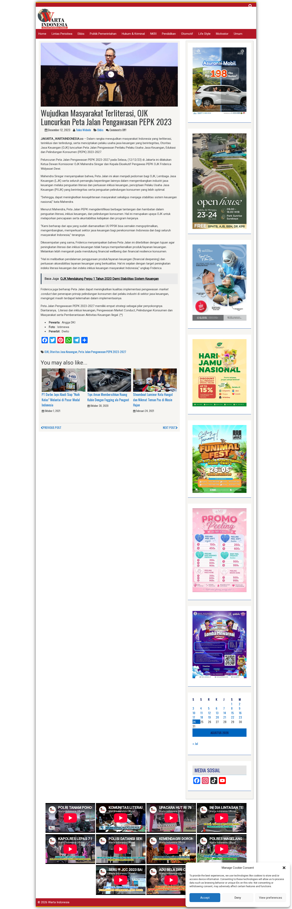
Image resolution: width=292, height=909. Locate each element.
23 (240, 717)
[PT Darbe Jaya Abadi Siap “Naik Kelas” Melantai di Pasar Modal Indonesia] (63, 380)
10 (193, 713)
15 (232, 713)
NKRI (153, 34)
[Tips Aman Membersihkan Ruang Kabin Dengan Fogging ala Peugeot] (109, 380)
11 (201, 713)
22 (232, 717)
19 (209, 717)
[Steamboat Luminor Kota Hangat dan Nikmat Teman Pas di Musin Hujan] (155, 380)
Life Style (204, 34)
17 (193, 717)
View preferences (270, 897)
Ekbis (81, 34)
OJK (46, 351)
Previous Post (52, 427)
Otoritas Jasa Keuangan (63, 351)
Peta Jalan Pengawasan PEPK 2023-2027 (102, 351)
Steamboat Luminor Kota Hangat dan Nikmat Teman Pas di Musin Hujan (153, 399)
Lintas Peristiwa (62, 34)
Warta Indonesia (58, 902)
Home (42, 34)
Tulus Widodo (83, 130)
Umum (238, 34)
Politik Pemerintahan (103, 34)
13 (217, 713)
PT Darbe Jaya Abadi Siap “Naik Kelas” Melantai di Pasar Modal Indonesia (61, 399)
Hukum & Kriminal (133, 34)
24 (194, 722)
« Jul (195, 743)
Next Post (169, 427)
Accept (205, 897)
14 (224, 713)
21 (224, 717)
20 (217, 717)
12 (209, 713)
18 (201, 717)
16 (240, 713)
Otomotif (187, 34)
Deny (238, 897)
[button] (284, 868)
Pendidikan (169, 34)
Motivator (222, 34)
